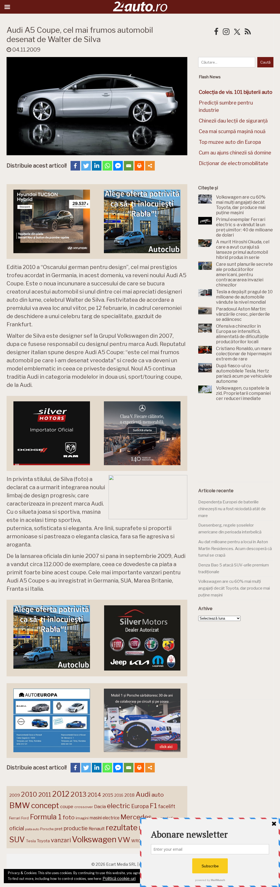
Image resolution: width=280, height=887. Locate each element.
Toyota (43, 840)
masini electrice (104, 817)
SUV (17, 839)
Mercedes (136, 817)
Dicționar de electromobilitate (233, 163)
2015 (107, 795)
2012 (60, 794)
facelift (166, 806)
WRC (136, 840)
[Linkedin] (96, 166)
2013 (78, 794)
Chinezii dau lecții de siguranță (233, 121)
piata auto (32, 829)
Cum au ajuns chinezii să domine (235, 153)
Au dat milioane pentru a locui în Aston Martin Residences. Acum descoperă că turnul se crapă (235, 548)
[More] (150, 166)
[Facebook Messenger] (118, 166)
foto (69, 817)
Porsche (47, 829)
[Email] (128, 166)
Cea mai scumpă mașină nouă (232, 131)
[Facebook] (75, 166)
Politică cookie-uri (119, 878)
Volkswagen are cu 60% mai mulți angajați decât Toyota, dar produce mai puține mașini (234, 588)
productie (76, 828)
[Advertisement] (239, 445)
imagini (82, 818)
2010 (29, 794)
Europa (140, 806)
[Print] (139, 166)
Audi (143, 794)
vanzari (61, 840)
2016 (118, 795)
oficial (16, 828)
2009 (14, 795)
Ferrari (14, 818)
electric (118, 806)
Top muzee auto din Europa (230, 142)
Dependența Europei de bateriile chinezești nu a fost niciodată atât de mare (232, 509)
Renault (97, 828)
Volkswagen (94, 839)
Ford (25, 818)
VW (124, 839)
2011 (44, 794)
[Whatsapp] (107, 166)
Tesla (31, 841)
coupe (66, 806)
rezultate (122, 827)
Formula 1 (46, 817)
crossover (83, 807)
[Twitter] (86, 166)
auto (157, 794)
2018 (129, 795)
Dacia (100, 806)
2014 (94, 794)
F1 (153, 806)
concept (45, 805)
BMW (19, 805)
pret (59, 828)
